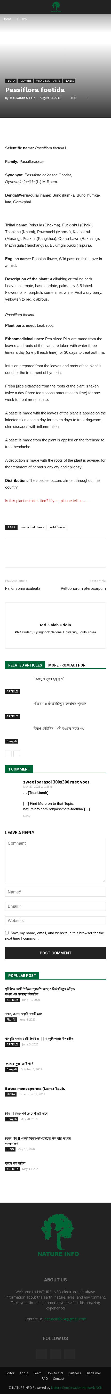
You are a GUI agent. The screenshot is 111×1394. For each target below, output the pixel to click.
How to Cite (55, 1373)
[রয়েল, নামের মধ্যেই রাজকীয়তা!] (93, 1020)
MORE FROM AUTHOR (66, 665)
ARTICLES (13, 691)
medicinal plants (32, 527)
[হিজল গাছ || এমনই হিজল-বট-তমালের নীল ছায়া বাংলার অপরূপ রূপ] (93, 1145)
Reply (26, 815)
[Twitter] (55, 1354)
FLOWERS (25, 80)
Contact (58, 1378)
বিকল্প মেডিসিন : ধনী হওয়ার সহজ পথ (59, 728)
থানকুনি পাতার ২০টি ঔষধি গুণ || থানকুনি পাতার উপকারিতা (39, 1039)
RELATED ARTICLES (25, 665)
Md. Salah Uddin (23, 98)
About (23, 1373)
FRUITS (11, 1019)
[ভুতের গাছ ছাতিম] (93, 1170)
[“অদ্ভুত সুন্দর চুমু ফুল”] (18, 685)
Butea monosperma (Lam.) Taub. (35, 1088)
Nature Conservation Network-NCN (76, 1387)
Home (7, 19)
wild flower (58, 527)
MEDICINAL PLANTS (48, 80)
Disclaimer (93, 1373)
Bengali (12, 741)
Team (37, 1373)
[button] (104, 7)
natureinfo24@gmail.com (65, 1318)
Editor (10, 1373)
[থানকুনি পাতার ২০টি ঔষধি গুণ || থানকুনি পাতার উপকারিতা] (93, 1045)
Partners (74, 1373)
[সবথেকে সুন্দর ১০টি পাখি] (93, 1070)
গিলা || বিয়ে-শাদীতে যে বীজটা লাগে (26, 1113)
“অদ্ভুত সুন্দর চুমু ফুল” (49, 678)
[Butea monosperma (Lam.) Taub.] (93, 1095)
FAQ (45, 1378)
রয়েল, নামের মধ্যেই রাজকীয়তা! (23, 1014)
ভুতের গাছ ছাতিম (15, 1163)
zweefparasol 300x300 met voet (56, 782)
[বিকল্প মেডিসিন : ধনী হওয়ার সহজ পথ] (18, 735)
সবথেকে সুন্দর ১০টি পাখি (19, 1064)
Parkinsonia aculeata (22, 588)
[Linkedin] (61, 641)
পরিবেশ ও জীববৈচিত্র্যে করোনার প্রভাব (60, 703)
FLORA (22, 19)
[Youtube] (69, 1354)
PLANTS (69, 80)
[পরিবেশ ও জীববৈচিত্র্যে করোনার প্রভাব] (18, 710)
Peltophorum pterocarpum (83, 588)
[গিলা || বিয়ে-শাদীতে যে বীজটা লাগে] (93, 1120)
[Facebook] (50, 641)
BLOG (10, 1149)
